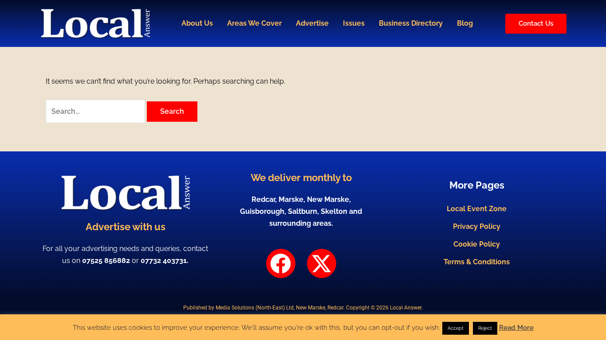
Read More (516, 328)
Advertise (312, 23)
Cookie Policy (476, 244)
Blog (465, 23)
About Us (197, 23)
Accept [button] (456, 328)
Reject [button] (485, 328)
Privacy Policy (476, 226)
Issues (354, 23)
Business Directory (411, 23)
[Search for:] (96, 111)
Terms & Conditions (477, 262)
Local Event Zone (477, 209)
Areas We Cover (254, 23)
